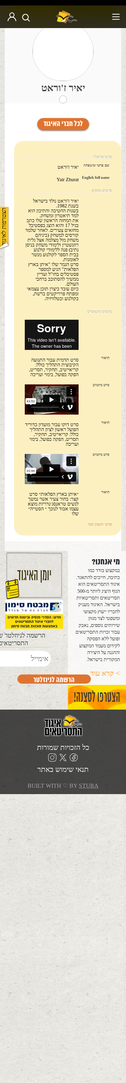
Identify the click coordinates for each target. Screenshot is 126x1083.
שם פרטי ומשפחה (96, 165)
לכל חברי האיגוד (63, 124)
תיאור (105, 358)
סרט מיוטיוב (101, 385)
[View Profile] (63, 51)
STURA (88, 786)
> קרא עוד (105, 673)
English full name (95, 177)
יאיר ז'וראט (63, 87)
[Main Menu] (101, 17)
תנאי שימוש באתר (63, 769)
